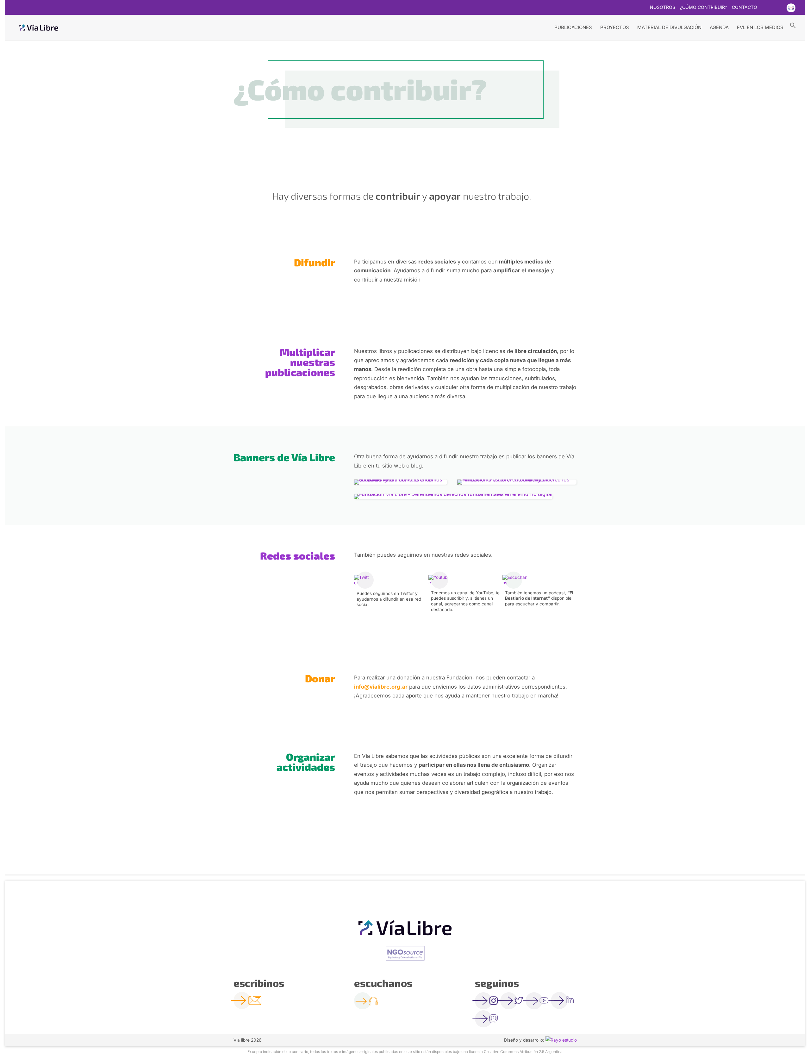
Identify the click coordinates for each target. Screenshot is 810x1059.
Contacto (744, 7)
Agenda (719, 27)
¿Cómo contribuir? (703, 7)
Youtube (778, 8)
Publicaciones (573, 27)
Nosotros (662, 7)
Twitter (766, 8)
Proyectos (614, 27)
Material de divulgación (669, 27)
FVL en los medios (760, 27)
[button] (793, 25)
